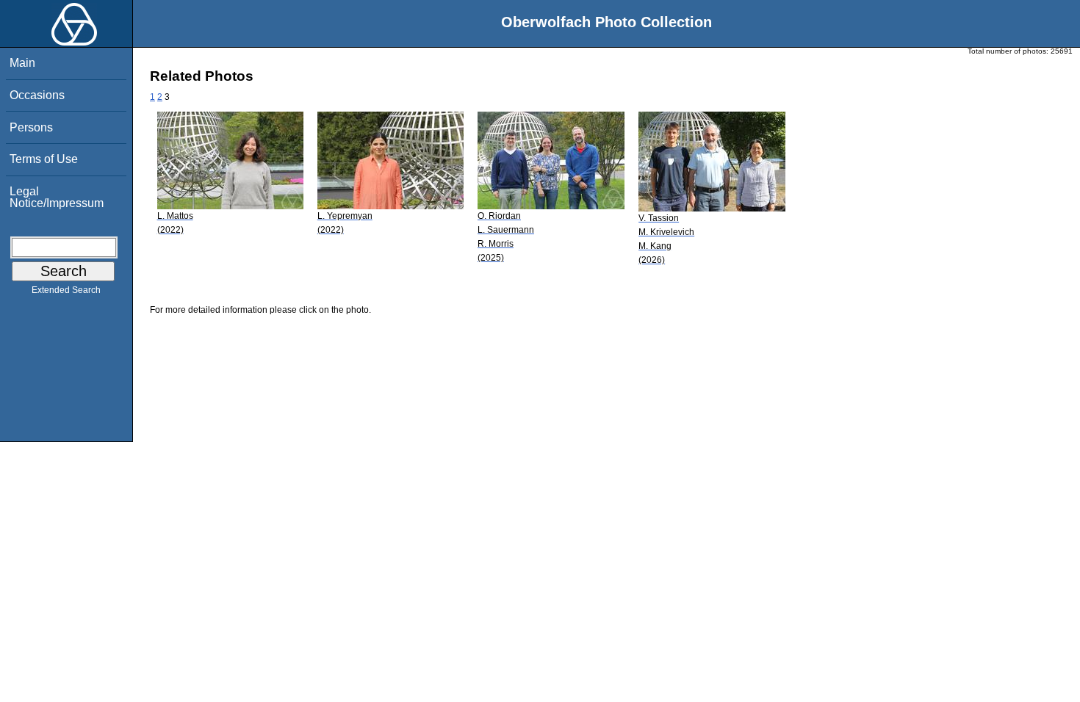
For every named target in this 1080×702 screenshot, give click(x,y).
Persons (31, 127)
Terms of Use (44, 159)
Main (22, 63)
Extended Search (66, 290)
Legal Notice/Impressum (57, 197)
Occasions (37, 95)
